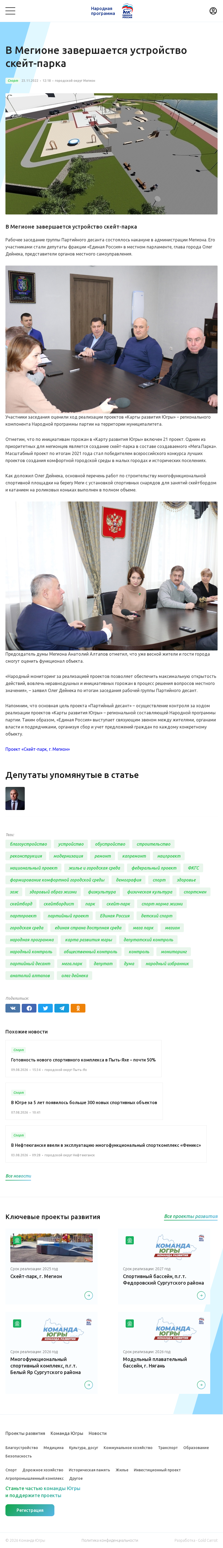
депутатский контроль (148, 939)
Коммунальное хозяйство (128, 1448)
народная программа (32, 939)
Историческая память (89, 1470)
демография (128, 879)
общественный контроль (90, 951)
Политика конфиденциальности (110, 1540)
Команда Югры (67, 1433)
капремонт (134, 856)
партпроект (23, 915)
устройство (70, 844)
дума (129, 963)
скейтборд (21, 903)
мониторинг (174, 951)
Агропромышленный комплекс (34, 1478)
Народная (103, 11)
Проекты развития (25, 1433)
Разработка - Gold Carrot (196, 1540)
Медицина (54, 1448)
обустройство (110, 844)
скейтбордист (59, 903)
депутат (103, 963)
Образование (196, 1448)
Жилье (122, 1470)
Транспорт (168, 1448)
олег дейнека (74, 975)
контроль (139, 951)
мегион (172, 927)
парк (90, 903)
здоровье (186, 879)
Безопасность (18, 1456)
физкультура (102, 891)
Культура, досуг (83, 1448)
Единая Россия (114, 915)
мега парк (143, 927)
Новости (98, 1433)
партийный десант (30, 963)
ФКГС (193, 867)
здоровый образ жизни (52, 891)
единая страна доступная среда (88, 927)
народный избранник (167, 963)
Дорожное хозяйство (42, 1470)
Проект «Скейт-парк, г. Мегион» (37, 749)
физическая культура (149, 891)
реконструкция (26, 856)
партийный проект (68, 915)
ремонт (102, 856)
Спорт (11, 1470)
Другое (76, 1478)
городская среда (26, 927)
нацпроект (168, 856)
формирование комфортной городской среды (57, 879)
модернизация (68, 856)
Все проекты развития (191, 1216)
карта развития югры (88, 939)
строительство (153, 844)
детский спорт (156, 915)
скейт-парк (118, 903)
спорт (159, 879)
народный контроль (31, 951)
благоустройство (28, 844)
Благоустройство (21, 1448)
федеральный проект (153, 867)
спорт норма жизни (161, 903)
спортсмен (195, 891)
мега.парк (71, 963)
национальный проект (33, 867)
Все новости (18, 1175)
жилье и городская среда (94, 867)
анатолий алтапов (30, 975)
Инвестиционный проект (157, 1470)
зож (14, 891)
